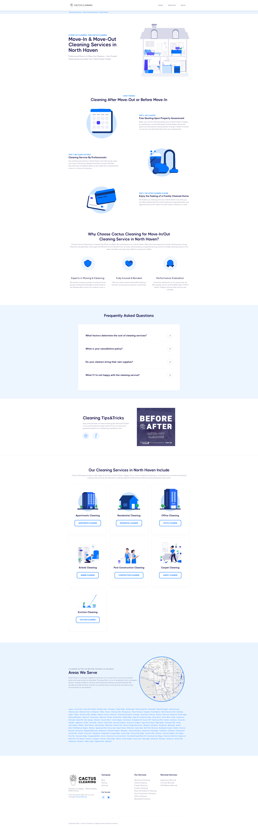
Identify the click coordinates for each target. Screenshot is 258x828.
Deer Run (72, 736)
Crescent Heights (169, 733)
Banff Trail (147, 728)
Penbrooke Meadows (125, 714)
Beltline (176, 728)
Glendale (162, 738)
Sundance (173, 720)
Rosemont (85, 717)
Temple (85, 722)
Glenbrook (154, 738)
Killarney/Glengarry (75, 717)
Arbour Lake (112, 728)
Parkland (100, 714)
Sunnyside (181, 720)
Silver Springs (88, 720)
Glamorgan (146, 738)
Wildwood (146, 725)
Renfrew (159, 714)
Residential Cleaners (129, 523)
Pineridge (136, 714)
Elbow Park (72, 738)
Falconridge (111, 738)
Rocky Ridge (182, 714)
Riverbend (173, 714)
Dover (103, 736)
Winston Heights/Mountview (132, 725)
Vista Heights (73, 725)
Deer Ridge (179, 733)
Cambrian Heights (113, 730)
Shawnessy (180, 717)
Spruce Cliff (147, 720)
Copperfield (105, 733)
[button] (171, 5)
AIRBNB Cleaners (88, 575)
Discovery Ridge (81, 736)
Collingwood (96, 733)
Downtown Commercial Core (116, 736)
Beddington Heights (166, 728)
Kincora (106, 714)
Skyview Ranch (106, 720)
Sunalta (166, 720)
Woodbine (154, 725)
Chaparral (171, 730)
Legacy (71, 709)
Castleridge (154, 730)
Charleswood (180, 730)
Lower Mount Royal (89, 709)
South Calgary (117, 720)
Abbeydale (171, 725)
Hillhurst (118, 738)
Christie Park (73, 733)
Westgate (124, 730)
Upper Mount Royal (148, 722)
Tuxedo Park (108, 722)
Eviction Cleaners (88, 620)
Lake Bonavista (174, 709)
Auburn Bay (139, 728)
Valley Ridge (159, 722)
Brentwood (79, 730)
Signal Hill (79, 720)
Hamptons (169, 738)
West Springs (99, 725)
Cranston (158, 733)
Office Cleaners (170, 523)
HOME (160, 5)
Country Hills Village (137, 733)
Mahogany (111, 709)
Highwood (108, 741)
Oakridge (180, 712)
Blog (183, 5)
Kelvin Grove (156, 717)
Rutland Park (117, 717)
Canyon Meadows (135, 730)
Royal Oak (103, 717)
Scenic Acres (166, 717)
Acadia (178, 725)
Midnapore (95, 712)
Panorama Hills (85, 714)
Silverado (97, 720)
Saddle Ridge (127, 717)
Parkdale (94, 714)
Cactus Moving (81, 797)
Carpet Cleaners (170, 575)
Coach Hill (87, 733)
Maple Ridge (120, 709)
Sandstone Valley (145, 717)
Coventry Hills (149, 733)
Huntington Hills (170, 722)
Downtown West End (171, 736)
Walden (81, 725)
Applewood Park (101, 728)
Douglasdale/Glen (94, 736)
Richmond (166, 714)
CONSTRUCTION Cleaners (129, 575)
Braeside (71, 730)
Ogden (71, 714)
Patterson (113, 714)
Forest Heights (127, 738)
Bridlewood (102, 730)
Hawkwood (72, 741)
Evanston (88, 738)
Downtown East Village (155, 736)
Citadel (80, 733)
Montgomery (126, 712)
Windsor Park (118, 725)
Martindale (152, 709)
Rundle (109, 717)
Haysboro (80, 741)
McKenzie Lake (73, 712)
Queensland (144, 714)
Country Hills (125, 733)
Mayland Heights (162, 709)
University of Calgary (133, 722)
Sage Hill (136, 717)
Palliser (76, 714)
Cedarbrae (163, 730)
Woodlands (163, 725)
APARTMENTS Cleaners (88, 523)
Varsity (178, 722)
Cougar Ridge (115, 733)
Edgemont (182, 736)
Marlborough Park (141, 709)
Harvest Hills (178, 738)
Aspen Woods (121, 728)
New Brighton (155, 712)
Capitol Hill (145, 730)
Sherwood (72, 720)
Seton (173, 717)
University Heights (119, 722)
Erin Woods (80, 738)
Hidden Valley (89, 741)
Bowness (183, 728)
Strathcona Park (157, 720)
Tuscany (100, 722)
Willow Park (109, 725)
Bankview (154, 728)
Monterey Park (116, 712)
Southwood (127, 720)
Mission (107, 712)
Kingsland (147, 712)
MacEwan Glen (102, 709)
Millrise (102, 712)
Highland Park (99, 741)
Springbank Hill (137, 720)
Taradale (71, 722)
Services (172, 5)
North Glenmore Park (168, 712)
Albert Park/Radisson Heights (78, 728)
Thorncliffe (93, 722)
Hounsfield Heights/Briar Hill (136, 736)
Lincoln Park (78, 709)
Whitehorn (130, 728)
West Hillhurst (89, 725)
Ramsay (152, 714)
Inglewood (78, 722)
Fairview (103, 738)
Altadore (92, 728)
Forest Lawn (137, 738)
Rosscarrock (94, 717)
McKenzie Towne (85, 712)
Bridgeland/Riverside (91, 730)
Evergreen (96, 738)
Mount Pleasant (137, 712)
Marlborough (130, 709)
